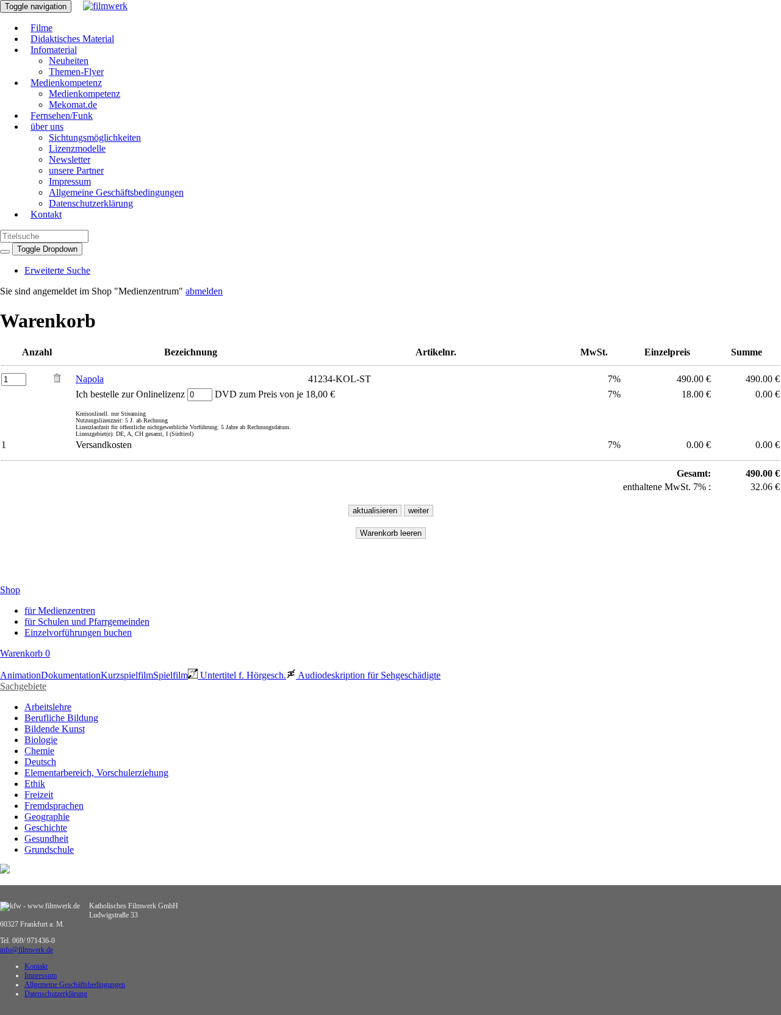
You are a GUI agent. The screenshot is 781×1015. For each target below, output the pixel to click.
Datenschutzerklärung (91, 203)
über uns (47, 126)
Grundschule (49, 849)
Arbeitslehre (47, 707)
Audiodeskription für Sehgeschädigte (368, 675)
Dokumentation (71, 675)
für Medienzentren (59, 610)
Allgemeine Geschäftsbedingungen (116, 192)
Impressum (70, 181)
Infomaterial (54, 50)
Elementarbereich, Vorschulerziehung (96, 772)
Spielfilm (170, 675)
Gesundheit (46, 838)
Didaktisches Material (72, 39)
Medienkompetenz (66, 82)
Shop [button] (10, 590)
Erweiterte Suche (57, 270)
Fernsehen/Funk (62, 115)
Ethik (34, 783)
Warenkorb (25, 653)
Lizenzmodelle (77, 148)
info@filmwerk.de (26, 950)
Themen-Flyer (76, 71)
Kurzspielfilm (127, 675)
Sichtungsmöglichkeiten (95, 137)
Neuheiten (68, 60)
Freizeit (38, 794)
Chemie (39, 751)
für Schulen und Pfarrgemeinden (86, 621)
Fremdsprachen (54, 805)
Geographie (47, 816)
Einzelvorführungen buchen (78, 632)
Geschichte (45, 827)
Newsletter (69, 159)
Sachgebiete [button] (23, 686)
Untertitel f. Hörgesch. (242, 675)
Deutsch (40, 762)
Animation (20, 675)
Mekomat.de (73, 104)
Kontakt (46, 214)
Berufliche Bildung (61, 718)
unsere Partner (76, 170)
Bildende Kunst (54, 729)
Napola (90, 379)
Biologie (40, 740)
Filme (41, 28)
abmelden (204, 291)
